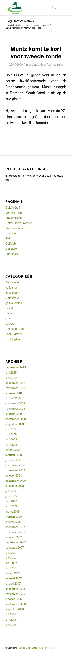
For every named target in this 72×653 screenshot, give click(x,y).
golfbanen (11, 287)
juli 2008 (10, 491)
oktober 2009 (13, 414)
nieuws (9, 313)
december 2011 (15, 383)
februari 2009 (13, 455)
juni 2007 (11, 558)
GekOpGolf (12, 207)
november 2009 (15, 408)
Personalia (12, 254)
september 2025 (15, 367)
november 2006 (15, 594)
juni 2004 (11, 625)
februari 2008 (13, 516)
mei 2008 (11, 501)
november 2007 (15, 532)
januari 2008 (13, 522)
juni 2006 (11, 619)
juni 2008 (11, 496)
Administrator (55, 64)
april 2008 (11, 506)
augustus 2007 (14, 547)
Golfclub (10, 243)
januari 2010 (13, 398)
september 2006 (15, 604)
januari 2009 (13, 460)
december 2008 (15, 465)
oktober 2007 (13, 537)
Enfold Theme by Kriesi (42, 647)
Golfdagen (11, 248)
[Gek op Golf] (29, 7)
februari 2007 (13, 578)
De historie (12, 282)
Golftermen (12, 298)
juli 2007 (10, 552)
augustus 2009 (14, 424)
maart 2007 (12, 573)
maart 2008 (12, 511)
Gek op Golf (24, 647)
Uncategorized (14, 328)
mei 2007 (11, 563)
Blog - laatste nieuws (19, 21)
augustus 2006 (14, 609)
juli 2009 (10, 429)
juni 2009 (11, 434)
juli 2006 (10, 614)
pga (7, 318)
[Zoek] (52, 7)
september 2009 (15, 419)
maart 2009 (12, 450)
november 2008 (15, 470)
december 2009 (15, 403)
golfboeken (12, 292)
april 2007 (11, 568)
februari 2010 (13, 393)
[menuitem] (52, 7)
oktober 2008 (13, 475)
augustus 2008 (14, 486)
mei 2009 (11, 439)
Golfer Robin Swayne (18, 223)
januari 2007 (13, 583)
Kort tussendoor (15, 228)
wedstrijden (12, 339)
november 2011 (15, 388)
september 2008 (15, 480)
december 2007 (15, 527)
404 (7, 238)
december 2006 (15, 588)
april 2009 (11, 444)
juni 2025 (11, 372)
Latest (9, 308)
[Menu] (61, 7)
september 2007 (15, 542)
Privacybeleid (13, 218)
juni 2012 (11, 377)
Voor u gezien (13, 334)
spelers (33, 64)
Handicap (11, 233)
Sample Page (13, 212)
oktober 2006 (13, 599)
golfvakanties (13, 303)
